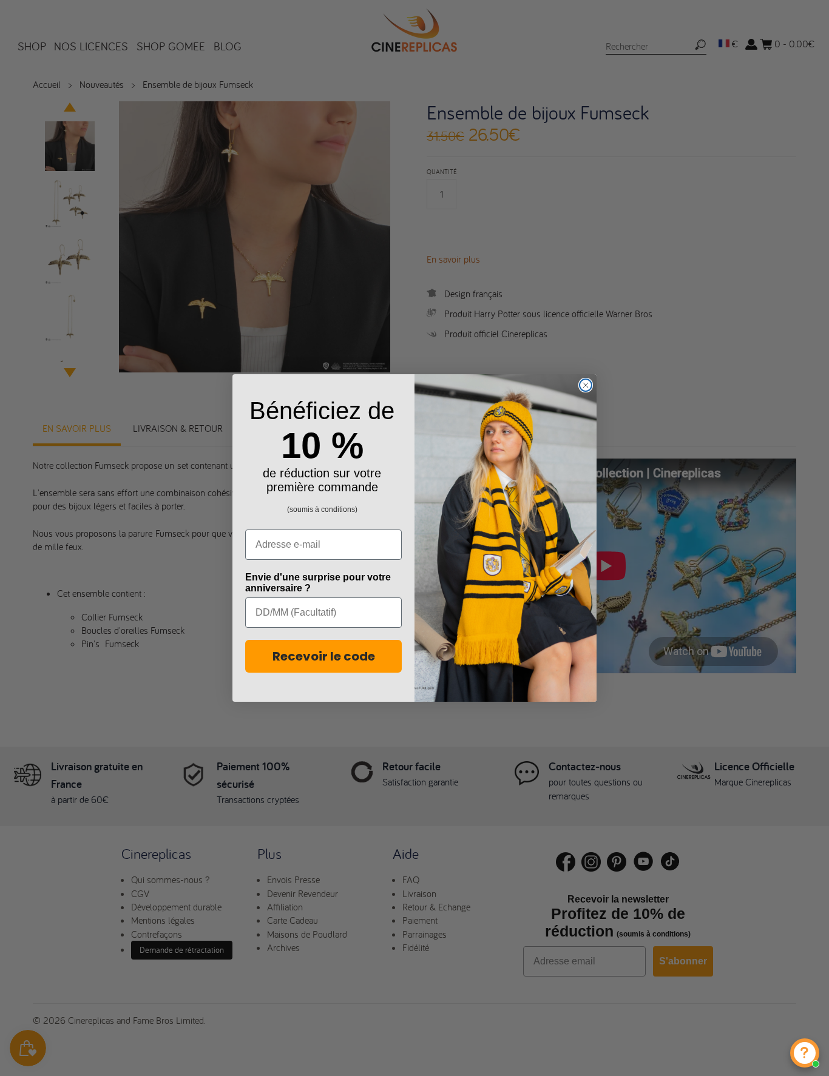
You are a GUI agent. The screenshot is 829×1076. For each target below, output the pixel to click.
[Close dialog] (586, 385)
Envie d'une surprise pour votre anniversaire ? (318, 582)
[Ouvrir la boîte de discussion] (804, 1053)
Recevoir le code (323, 656)
